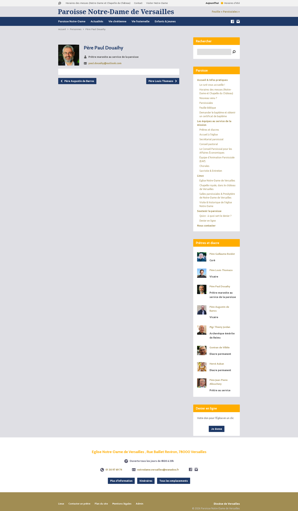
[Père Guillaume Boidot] (201, 259)
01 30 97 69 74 (114, 469)
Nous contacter (206, 225)
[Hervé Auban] (201, 369)
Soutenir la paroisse (209, 211)
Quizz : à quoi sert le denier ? (215, 215)
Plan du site (101, 503)
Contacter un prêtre (79, 503)
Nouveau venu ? (208, 98)
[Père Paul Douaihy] (201, 292)
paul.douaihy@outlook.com (105, 63)
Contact (138, 3)
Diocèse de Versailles (227, 503)
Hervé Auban (217, 363)
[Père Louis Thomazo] (201, 275)
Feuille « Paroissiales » (226, 11)
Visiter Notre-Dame (157, 3)
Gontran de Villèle (220, 347)
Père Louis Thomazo (161, 81)
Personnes (75, 29)
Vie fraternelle (140, 21)
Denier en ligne (207, 220)
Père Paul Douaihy (95, 29)
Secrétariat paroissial (211, 139)
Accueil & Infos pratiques (212, 80)
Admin (139, 503)
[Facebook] (232, 21)
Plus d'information (121, 480)
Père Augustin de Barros (79, 81)
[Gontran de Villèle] (201, 353)
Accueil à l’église (208, 134)
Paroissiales (206, 102)
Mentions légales (121, 503)
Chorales (204, 166)
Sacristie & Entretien (210, 170)
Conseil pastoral (208, 144)
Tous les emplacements (173, 480)
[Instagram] (238, 21)
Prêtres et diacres (209, 129)
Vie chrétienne (117, 21)
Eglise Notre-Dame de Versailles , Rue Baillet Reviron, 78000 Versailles (149, 451)
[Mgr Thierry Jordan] (201, 332)
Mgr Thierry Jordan (220, 327)
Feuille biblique (207, 107)
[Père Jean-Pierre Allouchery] (201, 385)
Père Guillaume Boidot (222, 253)
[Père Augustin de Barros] (201, 312)
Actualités (97, 21)
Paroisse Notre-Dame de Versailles (116, 11)
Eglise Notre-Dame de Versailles (217, 180)
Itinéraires (146, 480)
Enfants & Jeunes (165, 21)
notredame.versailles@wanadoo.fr (158, 469)
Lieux (200, 175)
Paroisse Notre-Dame (71, 21)
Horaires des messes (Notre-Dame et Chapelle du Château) (98, 3)
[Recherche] (59, 3)
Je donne (216, 428)
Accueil (62, 29)
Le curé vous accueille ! (212, 84)
